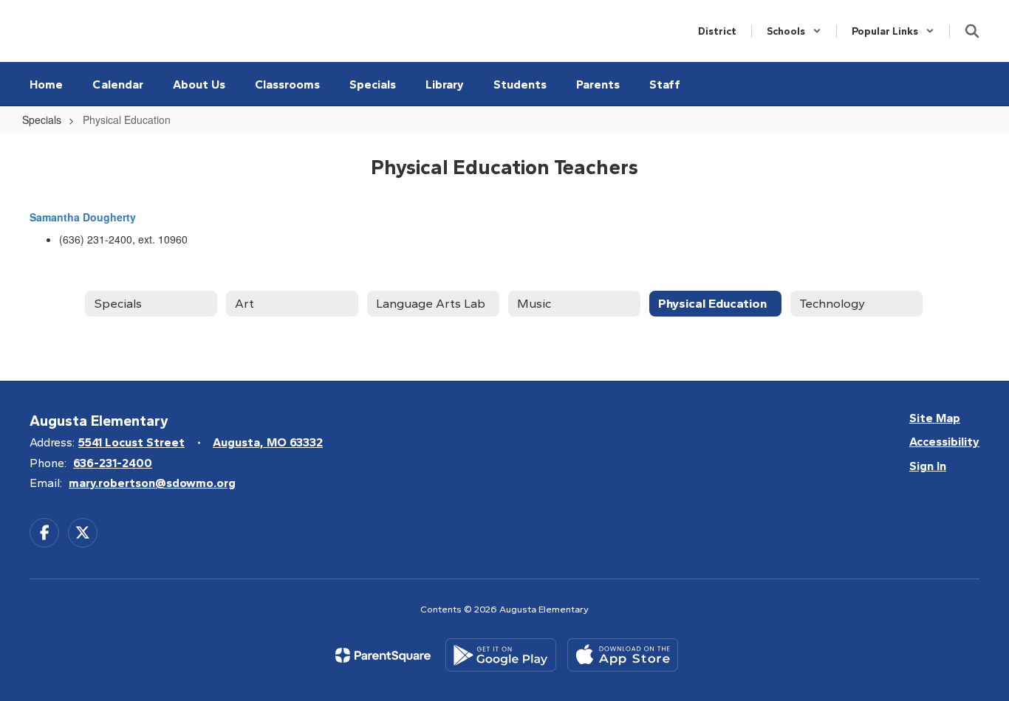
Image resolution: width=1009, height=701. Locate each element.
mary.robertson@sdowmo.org (152, 483)
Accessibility (944, 442)
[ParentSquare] (383, 655)
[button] (794, 31)
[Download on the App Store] (622, 654)
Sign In (927, 466)
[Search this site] (972, 31)
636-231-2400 (112, 463)
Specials (41, 119)
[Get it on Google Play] (500, 654)
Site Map (934, 418)
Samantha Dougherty (83, 217)
